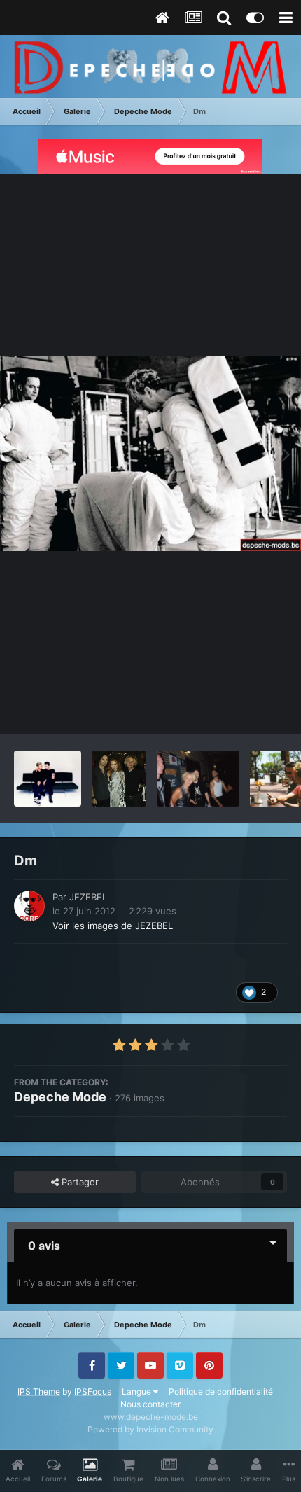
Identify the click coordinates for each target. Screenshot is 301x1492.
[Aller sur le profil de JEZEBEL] (29, 906)
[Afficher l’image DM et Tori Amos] (119, 779)
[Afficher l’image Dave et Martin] (47, 779)
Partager (79, 1181)
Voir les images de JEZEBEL (112, 925)
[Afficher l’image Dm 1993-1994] (198, 779)
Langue (137, 1391)
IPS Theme (39, 1391)
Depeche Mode (60, 1096)
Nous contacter (150, 1404)
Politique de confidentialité (221, 1391)
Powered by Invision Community (151, 1429)
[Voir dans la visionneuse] (150, 453)
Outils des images (230, 708)
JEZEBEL (88, 896)
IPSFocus (92, 1391)
